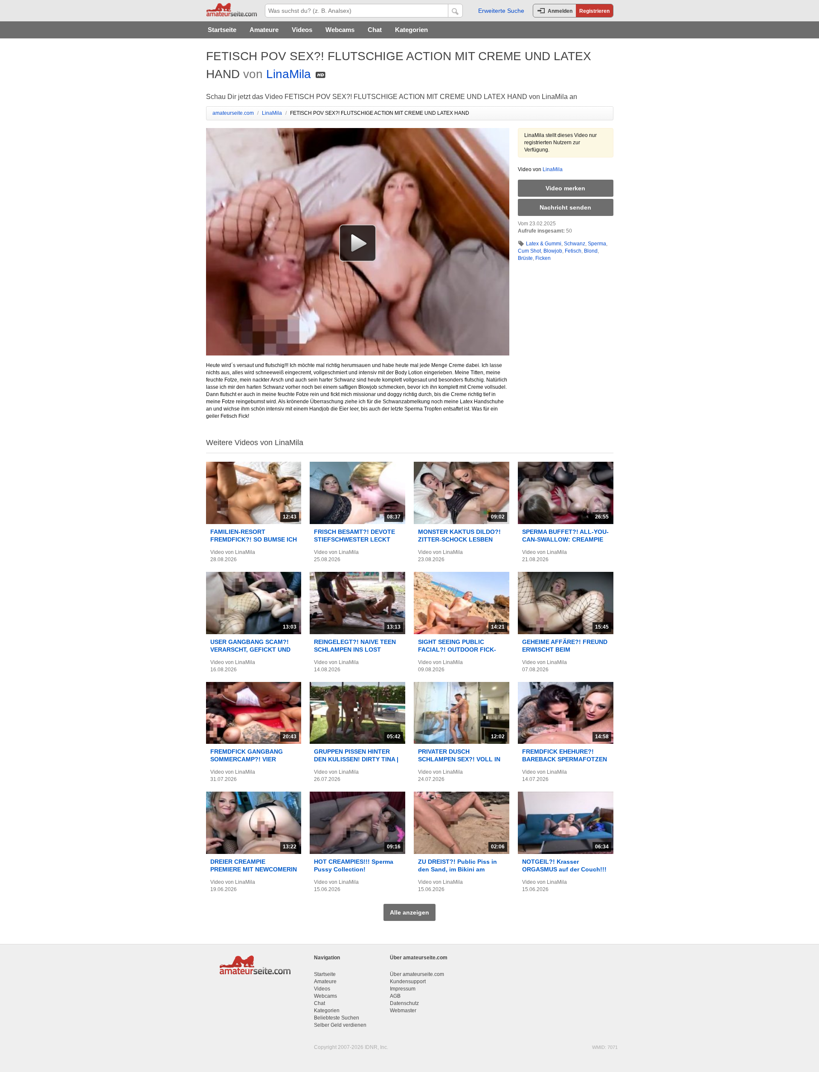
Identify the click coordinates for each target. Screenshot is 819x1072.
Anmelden (560, 11)
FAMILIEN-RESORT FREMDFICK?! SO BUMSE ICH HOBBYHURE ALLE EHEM (253, 539)
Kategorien (411, 29)
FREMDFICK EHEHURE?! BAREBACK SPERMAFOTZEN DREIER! (564, 759)
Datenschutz (404, 1003)
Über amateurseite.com (417, 974)
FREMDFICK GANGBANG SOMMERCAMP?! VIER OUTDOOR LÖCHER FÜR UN (251, 759)
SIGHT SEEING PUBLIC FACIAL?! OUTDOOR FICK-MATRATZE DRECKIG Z (457, 649)
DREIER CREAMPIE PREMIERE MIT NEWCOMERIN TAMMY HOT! (253, 869)
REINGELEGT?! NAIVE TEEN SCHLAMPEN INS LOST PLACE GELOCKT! (355, 649)
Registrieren (594, 11)
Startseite (222, 29)
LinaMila (288, 74)
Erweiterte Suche (501, 10)
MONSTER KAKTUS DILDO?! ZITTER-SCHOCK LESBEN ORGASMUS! (459, 539)
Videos (302, 29)
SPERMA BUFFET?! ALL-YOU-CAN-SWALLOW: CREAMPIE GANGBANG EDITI (565, 539)
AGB (395, 996)
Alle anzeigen (409, 912)
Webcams (339, 29)
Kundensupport (408, 982)
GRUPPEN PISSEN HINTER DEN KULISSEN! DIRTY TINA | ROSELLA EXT (356, 759)
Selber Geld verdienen (340, 1025)
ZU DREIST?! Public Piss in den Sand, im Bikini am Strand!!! (457, 869)
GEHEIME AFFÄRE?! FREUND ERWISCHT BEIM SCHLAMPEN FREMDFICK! (564, 649)
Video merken (565, 188)
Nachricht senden (565, 207)
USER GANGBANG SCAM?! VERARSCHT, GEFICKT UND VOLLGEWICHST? (250, 649)
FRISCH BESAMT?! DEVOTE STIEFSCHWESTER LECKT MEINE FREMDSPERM (354, 539)
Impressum (402, 989)
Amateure (264, 29)
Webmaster (403, 1011)
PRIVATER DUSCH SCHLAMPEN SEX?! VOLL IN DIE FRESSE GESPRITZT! (459, 759)
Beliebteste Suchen (336, 1018)
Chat (375, 29)
